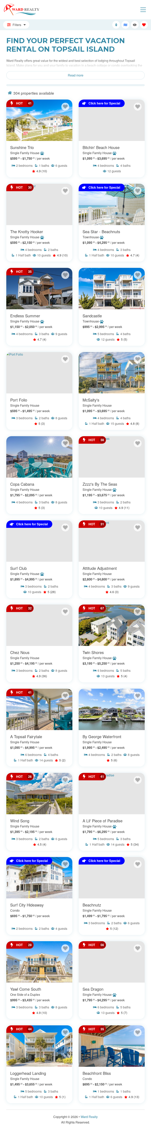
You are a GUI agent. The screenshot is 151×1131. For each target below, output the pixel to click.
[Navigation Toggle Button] (143, 10)
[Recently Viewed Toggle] (135, 25)
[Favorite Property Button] (65, 107)
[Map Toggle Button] (125, 25)
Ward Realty (89, 1116)
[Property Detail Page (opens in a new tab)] (39, 120)
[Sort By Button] (116, 25)
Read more (75, 75)
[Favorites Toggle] (144, 25)
